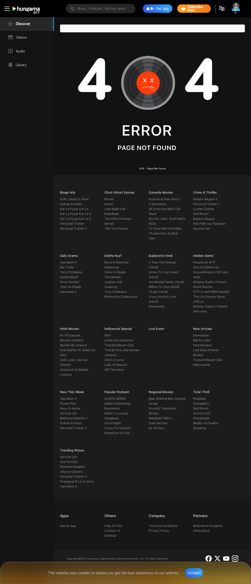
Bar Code (67, 267)
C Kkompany (158, 204)
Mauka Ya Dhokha (205, 423)
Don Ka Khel (68, 462)
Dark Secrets (158, 423)
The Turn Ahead (116, 228)
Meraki (109, 223)
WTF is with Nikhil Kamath (211, 292)
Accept (194, 573)
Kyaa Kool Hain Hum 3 (164, 199)
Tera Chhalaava (71, 272)
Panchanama (202, 345)
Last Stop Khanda (205, 350)
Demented (156, 306)
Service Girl (201, 228)
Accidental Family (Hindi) (166, 282)
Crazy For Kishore (117, 428)
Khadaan (199, 398)
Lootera (66, 374)
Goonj (108, 204)
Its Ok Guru (156, 428)
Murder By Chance (73, 345)
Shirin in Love (114, 360)
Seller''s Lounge (116, 413)
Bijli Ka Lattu (201, 340)
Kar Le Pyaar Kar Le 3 (75, 219)
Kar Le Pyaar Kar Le (74, 209)
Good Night (112, 423)
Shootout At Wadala (74, 370)
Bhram (109, 199)
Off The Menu (114, 370)
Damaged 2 (201, 403)
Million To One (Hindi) (164, 287)
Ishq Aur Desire (71, 471)
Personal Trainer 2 (73, 228)
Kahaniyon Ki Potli (117, 433)
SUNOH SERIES (115, 398)
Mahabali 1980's (160, 418)
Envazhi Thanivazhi (162, 408)
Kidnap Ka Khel (71, 204)
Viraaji (153, 403)
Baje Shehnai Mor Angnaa (167, 398)
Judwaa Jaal (113, 282)
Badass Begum (204, 219)
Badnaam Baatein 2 (74, 418)
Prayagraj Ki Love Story (77, 481)
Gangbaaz (111, 418)
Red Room (200, 214)
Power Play (68, 403)
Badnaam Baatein (72, 467)
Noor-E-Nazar (70, 408)
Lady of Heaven (115, 365)
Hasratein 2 (68, 292)
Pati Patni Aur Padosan (209, 223)
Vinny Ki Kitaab (70, 287)
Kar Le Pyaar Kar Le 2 (75, 214)
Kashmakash (69, 277)
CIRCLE (198, 301)
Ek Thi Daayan (70, 335)
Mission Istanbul (71, 340)
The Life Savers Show (209, 296)
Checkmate (112, 277)
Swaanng (110, 287)
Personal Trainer (72, 223)
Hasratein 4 (68, 262)
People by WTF (204, 262)
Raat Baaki (111, 214)
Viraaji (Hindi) (158, 292)
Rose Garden (69, 282)
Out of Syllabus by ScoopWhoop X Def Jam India (210, 272)
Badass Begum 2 (205, 199)
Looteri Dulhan (203, 209)
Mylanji (198, 355)
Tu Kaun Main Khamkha (165, 228)
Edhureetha (201, 365)
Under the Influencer (119, 340)
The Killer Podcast (117, 219)
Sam (152, 238)
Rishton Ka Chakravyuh (120, 296)
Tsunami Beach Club (119, 345)
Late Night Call (114, 209)
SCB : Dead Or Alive (74, 199)
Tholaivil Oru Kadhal (163, 233)
